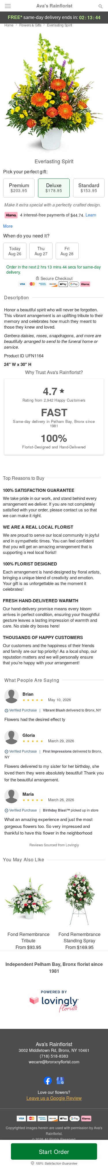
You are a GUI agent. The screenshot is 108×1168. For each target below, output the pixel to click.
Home (9, 24)
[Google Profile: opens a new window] (60, 1081)
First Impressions (57, 751)
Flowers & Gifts (30, 24)
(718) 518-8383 (54, 1056)
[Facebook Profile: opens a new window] (48, 1081)
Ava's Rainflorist (54, 5)
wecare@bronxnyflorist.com (54, 1062)
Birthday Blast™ (56, 810)
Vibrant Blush (54, 710)
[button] (95, 1155)
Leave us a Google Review (54, 1098)
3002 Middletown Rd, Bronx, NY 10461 (54, 1050)
